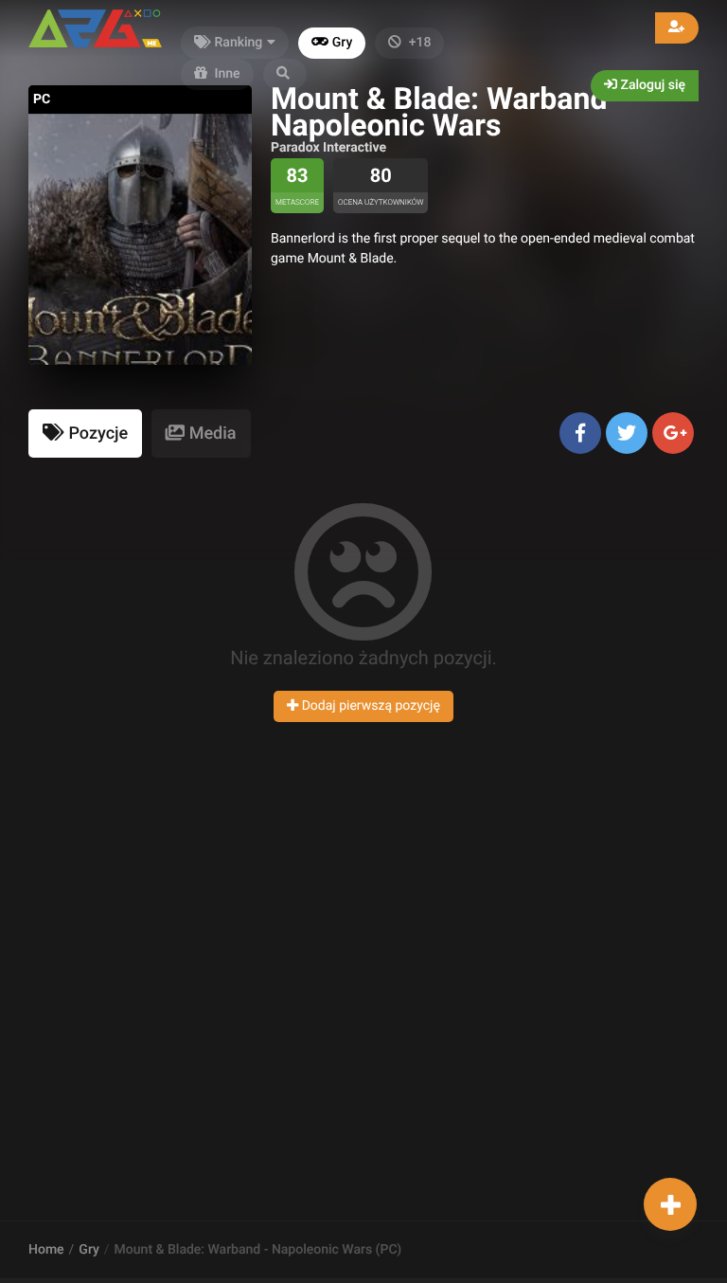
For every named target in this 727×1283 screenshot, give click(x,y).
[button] (285, 74)
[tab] (85, 433)
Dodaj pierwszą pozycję (369, 706)
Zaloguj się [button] (651, 85)
